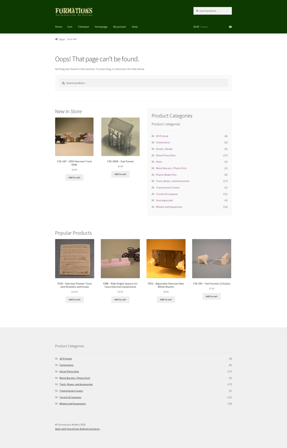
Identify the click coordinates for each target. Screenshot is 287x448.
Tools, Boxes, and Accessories (172, 181)
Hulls (159, 161)
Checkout (83, 26)
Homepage (101, 26)
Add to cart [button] (74, 177)
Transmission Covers (168, 187)
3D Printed (162, 136)
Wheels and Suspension (169, 206)
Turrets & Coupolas (167, 194)
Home (58, 26)
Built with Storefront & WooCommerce (77, 429)
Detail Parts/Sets (166, 155)
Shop (135, 26)
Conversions (163, 142)
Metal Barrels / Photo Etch (171, 168)
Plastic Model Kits (166, 174)
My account (119, 26)
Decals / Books (164, 148)
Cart (69, 26)
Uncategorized (164, 200)
